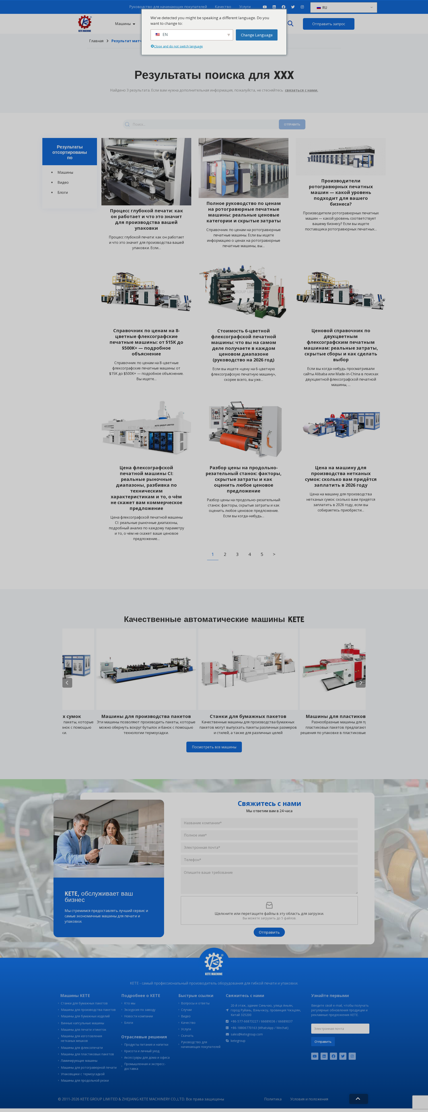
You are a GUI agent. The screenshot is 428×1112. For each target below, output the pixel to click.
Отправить (292, 124)
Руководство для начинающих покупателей (168, 6)
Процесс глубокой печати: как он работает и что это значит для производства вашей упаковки (146, 219)
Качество (223, 6)
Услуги (245, 6)
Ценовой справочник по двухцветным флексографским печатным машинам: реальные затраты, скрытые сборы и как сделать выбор (341, 345)
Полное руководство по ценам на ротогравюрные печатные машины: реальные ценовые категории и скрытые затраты (243, 212)
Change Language (257, 34)
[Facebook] (283, 6)
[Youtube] (264, 6)
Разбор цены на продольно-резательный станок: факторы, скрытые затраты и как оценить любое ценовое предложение (244, 479)
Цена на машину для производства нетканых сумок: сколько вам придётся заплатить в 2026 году (341, 476)
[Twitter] (292, 6)
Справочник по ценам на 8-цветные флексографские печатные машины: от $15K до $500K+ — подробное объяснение (146, 342)
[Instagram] (302, 6)
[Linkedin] (274, 6)
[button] (290, 24)
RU (324, 7)
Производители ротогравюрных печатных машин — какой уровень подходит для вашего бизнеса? (341, 192)
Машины (123, 23)
